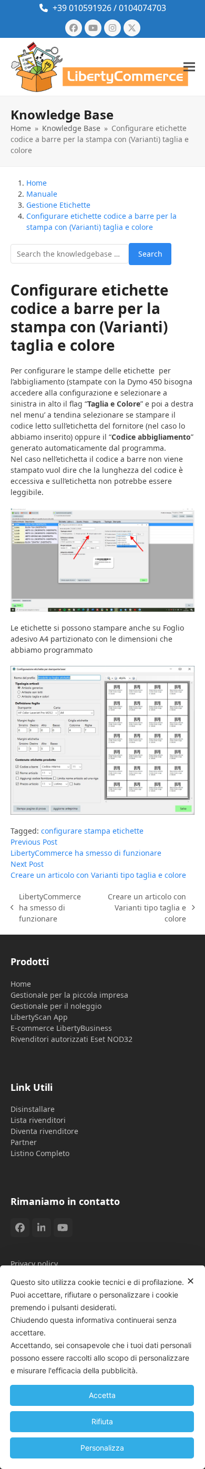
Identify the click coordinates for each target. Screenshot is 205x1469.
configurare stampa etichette (92, 831)
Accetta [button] (102, 1395)
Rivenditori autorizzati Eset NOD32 (71, 1039)
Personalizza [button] (102, 1447)
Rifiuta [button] (102, 1421)
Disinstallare (33, 1109)
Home (21, 984)
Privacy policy (34, 1264)
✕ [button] (190, 1280)
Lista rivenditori (38, 1120)
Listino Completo (40, 1153)
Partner (24, 1142)
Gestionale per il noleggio (56, 1006)
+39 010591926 (82, 8)
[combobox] (70, 254)
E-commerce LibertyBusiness (61, 1028)
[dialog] (102, 1367)
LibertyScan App (39, 1017)
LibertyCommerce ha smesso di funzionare (46, 907)
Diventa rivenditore (44, 1131)
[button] (189, 66)
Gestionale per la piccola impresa (69, 995)
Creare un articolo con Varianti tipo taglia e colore (143, 907)
